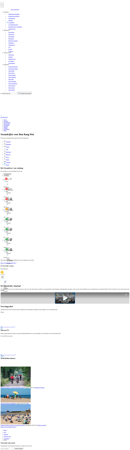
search (2, 93)
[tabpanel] (65, 221)
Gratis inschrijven (19, 448)
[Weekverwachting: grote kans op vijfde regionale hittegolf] (16, 424)
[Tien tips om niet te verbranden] (16, 402)
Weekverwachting (42, 425)
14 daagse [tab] (6, 175)
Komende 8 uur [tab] (7, 174)
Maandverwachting (39, 387)
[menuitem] (66, 20)
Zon (28, 403)
